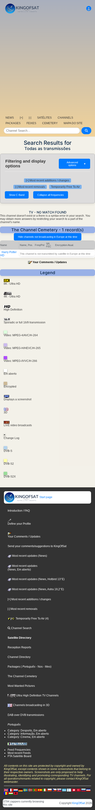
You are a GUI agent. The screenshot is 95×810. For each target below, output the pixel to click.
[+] (21, 117)
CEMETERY (50, 123)
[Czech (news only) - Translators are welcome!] (54, 789)
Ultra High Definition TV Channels (37, 695)
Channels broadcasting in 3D (31, 705)
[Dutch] (16, 789)
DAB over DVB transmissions (26, 715)
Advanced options (76, 163)
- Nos (39, 666)
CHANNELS (65, 117)
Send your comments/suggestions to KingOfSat (37, 546)
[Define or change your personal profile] (88, 8)
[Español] (40, 789)
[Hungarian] (11, 793)
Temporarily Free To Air (65, 186)
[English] (6, 789)
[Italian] (45, 789)
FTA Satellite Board (19, 756)
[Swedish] (25, 789)
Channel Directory (19, 657)
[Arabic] (74, 789)
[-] (30, 117)
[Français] (11, 789)
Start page (45, 497)
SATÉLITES (44, 117)
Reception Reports (19, 647)
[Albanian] (16, 793)
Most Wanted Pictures (21, 685)
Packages (14, 666)
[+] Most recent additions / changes (47, 180)
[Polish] (50, 789)
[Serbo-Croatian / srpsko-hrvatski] (88, 789)
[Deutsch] (20, 789)
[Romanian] (6, 793)
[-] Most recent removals (30, 186)
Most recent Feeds (19, 753)
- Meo (46, 666)
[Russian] (83, 789)
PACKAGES (13, 123)
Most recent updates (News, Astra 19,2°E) (37, 589)
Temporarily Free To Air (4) (32, 618)
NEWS (10, 117)
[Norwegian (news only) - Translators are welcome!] (30, 789)
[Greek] (64, 789)
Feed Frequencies (19, 749)
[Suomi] (69, 789)
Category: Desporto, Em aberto (27, 730)
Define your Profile (19, 523)
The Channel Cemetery (22, 676)
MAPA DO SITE (73, 123)
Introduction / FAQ (19, 510)
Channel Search (21, 628)
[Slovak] (59, 789)
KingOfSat (78, 803)
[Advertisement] (47, 64)
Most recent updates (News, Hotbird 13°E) (38, 579)
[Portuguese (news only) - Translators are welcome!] (35, 789)
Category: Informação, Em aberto (28, 733)
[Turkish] (79, 789)
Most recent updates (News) (29, 555)
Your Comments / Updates (50, 262)
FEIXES (31, 123)
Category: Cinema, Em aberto (26, 737)
